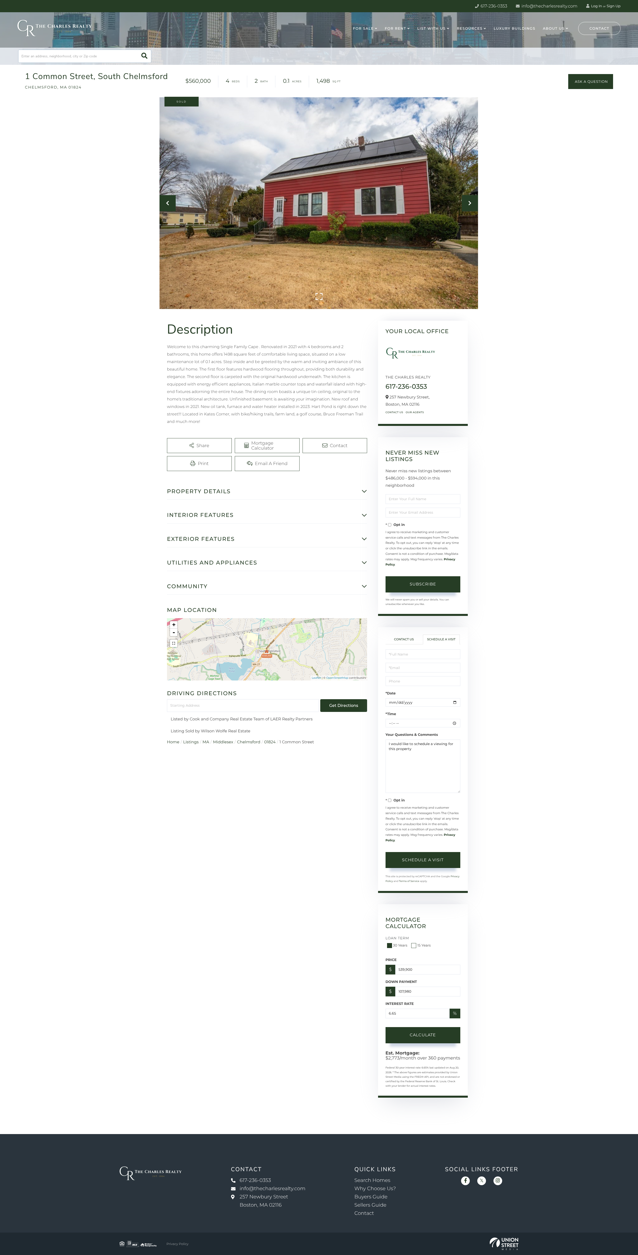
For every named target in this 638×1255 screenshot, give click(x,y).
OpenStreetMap (337, 677)
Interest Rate (400, 1003)
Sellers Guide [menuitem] (370, 1205)
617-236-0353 (493, 6)
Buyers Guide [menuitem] (371, 1197)
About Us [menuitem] (553, 28)
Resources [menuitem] (469, 28)
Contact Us (394, 412)
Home (173, 742)
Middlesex (223, 742)
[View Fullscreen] (173, 643)
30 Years (400, 945)
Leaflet (316, 677)
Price (391, 960)
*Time (391, 714)
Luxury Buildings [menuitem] (514, 28)
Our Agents (415, 412)
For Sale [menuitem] (363, 28)
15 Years (424, 945)
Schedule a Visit (441, 639)
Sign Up (614, 6)
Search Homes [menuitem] (372, 1180)
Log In (596, 6)
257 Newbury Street (264, 1201)
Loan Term (397, 938)
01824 (270, 742)
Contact (599, 28)
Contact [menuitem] (364, 1213)
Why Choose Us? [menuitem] (375, 1189)
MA (206, 742)
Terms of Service (409, 881)
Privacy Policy (177, 1244)
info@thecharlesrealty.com (548, 6)
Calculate (423, 1035)
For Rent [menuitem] (395, 28)
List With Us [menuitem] (431, 28)
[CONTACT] (590, 81)
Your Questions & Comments (412, 734)
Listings (191, 742)
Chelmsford (248, 742)
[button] (144, 56)
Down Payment (401, 981)
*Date (391, 693)
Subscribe (423, 584)
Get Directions (343, 705)
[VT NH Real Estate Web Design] (504, 1244)
